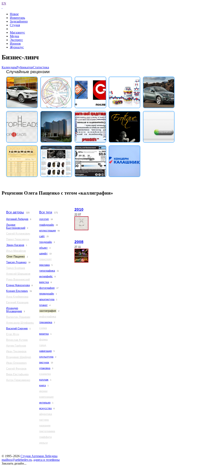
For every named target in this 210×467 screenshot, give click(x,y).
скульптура (46, 356)
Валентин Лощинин (18, 317)
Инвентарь (17, 17)
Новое (14, 14)
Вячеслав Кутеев (17, 339)
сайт (42, 236)
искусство (45, 408)
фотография (47, 287)
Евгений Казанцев (17, 302)
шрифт (43, 253)
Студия (15, 25)
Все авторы (15, 212)
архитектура (46, 299)
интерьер (44, 402)
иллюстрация (47, 230)
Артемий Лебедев (17, 219)
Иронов (15, 43)
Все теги (45, 212)
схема (43, 328)
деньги (43, 442)
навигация (45, 351)
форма (43, 339)
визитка (44, 333)
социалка (45, 373)
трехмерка (45, 322)
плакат (43, 305)
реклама (44, 264)
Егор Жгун (12, 334)
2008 (78, 242)
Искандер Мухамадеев (14, 310)
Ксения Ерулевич (17, 290)
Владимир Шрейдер (18, 357)
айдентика (45, 414)
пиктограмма (47, 431)
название (44, 425)
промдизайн (46, 293)
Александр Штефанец (20, 322)
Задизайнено (19, 21)
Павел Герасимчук (17, 239)
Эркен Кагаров (15, 245)
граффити (45, 437)
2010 (78, 209)
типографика (47, 270)
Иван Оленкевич (16, 362)
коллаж (43, 379)
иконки (43, 391)
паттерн (44, 419)
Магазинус (17, 32)
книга (42, 385)
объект (43, 247)
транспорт (45, 259)
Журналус (17, 47)
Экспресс (16, 40)
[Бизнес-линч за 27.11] (81, 256)
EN (4, 3)
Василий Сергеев (17, 328)
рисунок (44, 362)
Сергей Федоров (16, 368)
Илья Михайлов (16, 250)
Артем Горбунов (16, 345)
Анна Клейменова (17, 296)
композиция (46, 396)
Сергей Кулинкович (18, 233)
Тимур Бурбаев (15, 268)
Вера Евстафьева (17, 374)
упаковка (44, 368)
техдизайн (45, 242)
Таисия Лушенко (16, 262)
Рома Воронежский (18, 279)
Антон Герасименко (18, 380)
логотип (44, 219)
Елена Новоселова (18, 285)
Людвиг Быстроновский (15, 226)
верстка (44, 282)
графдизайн (46, 224)
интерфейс (46, 276)
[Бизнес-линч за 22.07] (81, 223)
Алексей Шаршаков (18, 273)
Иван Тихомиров (16, 351)
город (42, 345)
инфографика (47, 316)
